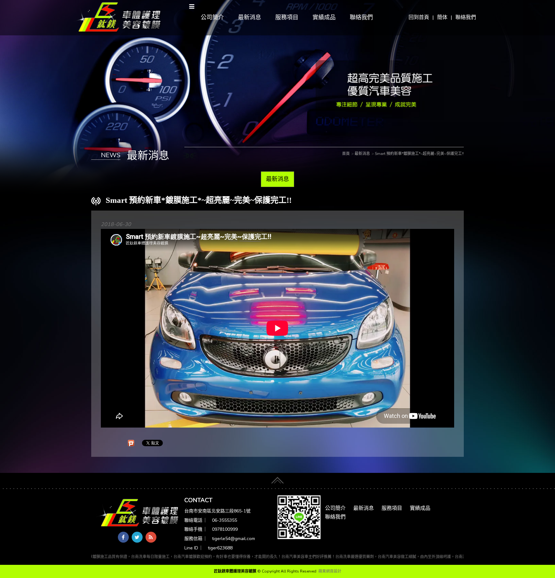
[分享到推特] (137, 537)
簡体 (442, 17)
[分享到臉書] (123, 537)
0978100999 (225, 529)
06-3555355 (224, 520)
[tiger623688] (299, 516)
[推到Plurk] (131, 443)
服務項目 (286, 17)
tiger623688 (220, 548)
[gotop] (277, 478)
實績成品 (324, 17)
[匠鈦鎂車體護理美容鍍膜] (138, 513)
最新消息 (249, 17)
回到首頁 (419, 17)
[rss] (150, 537)
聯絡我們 (465, 17)
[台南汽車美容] (117, 17)
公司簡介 (212, 17)
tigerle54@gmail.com (233, 539)
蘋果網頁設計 (329, 571)
